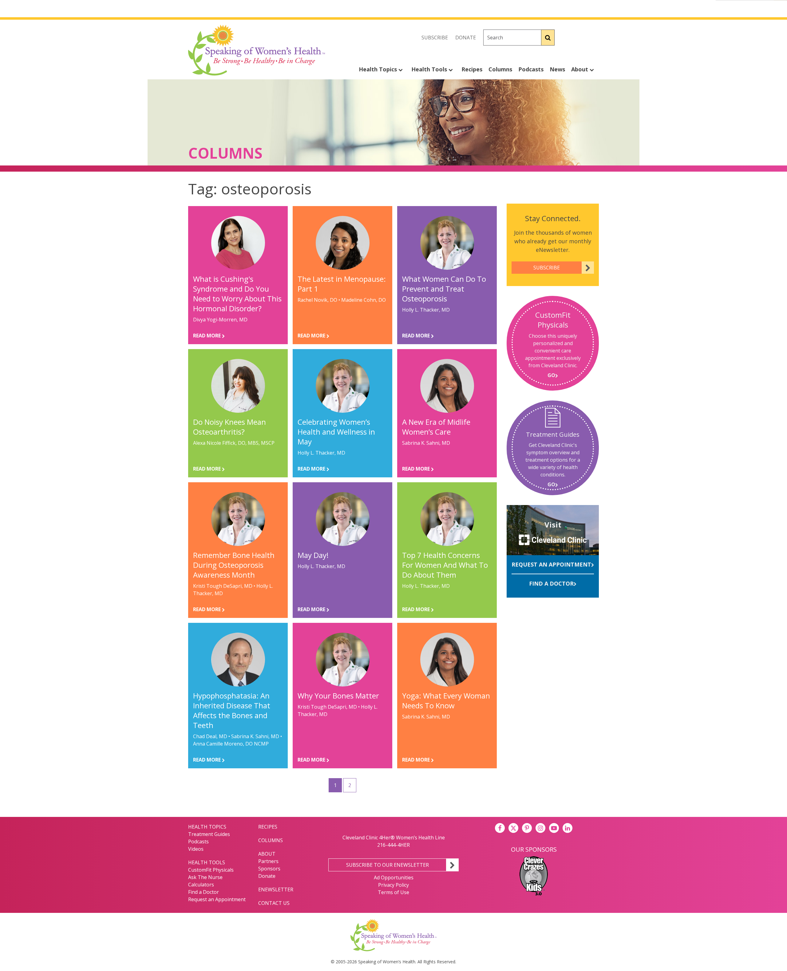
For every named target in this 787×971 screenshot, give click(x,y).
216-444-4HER (393, 845)
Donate (465, 37)
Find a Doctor (551, 583)
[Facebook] (567, 37)
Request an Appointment (551, 564)
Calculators (201, 884)
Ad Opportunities (393, 877)
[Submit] (548, 38)
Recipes (471, 69)
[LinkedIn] (567, 828)
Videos (196, 849)
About (580, 69)
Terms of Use (393, 892)
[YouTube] (554, 828)
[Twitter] (580, 37)
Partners (268, 861)
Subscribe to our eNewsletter (387, 865)
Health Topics (378, 69)
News (557, 69)
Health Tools (430, 69)
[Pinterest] (527, 828)
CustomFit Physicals (211, 869)
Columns (500, 69)
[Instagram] (594, 37)
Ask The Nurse (205, 877)
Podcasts (531, 69)
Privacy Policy (393, 884)
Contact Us (274, 903)
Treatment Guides (209, 834)
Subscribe (434, 37)
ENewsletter (275, 889)
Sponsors (269, 868)
